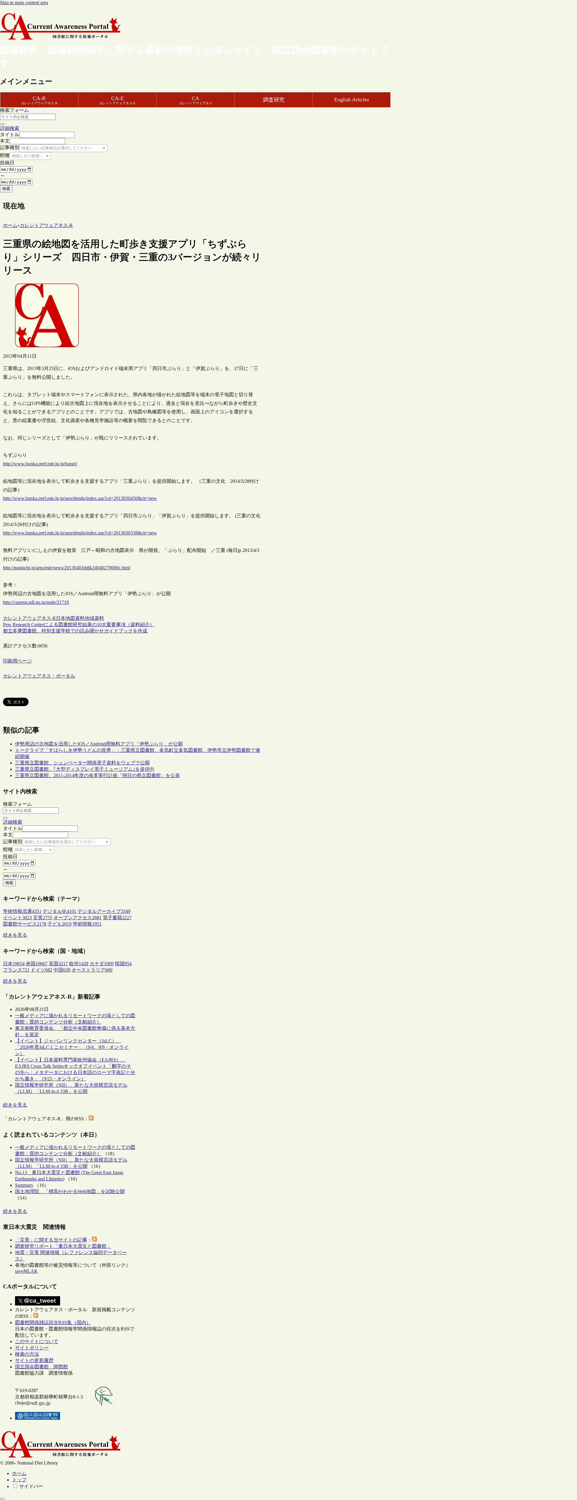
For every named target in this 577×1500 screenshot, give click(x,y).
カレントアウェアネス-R (29, 618)
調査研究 (274, 100)
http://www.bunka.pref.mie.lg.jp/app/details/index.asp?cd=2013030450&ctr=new (80, 498)
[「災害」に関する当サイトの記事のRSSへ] (94, 1239)
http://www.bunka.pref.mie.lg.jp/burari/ (40, 463)
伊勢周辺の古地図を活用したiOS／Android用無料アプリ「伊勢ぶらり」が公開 (99, 743)
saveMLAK (26, 1271)
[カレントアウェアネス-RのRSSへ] (91, 1118)
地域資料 (94, 618)
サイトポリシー (32, 1347)
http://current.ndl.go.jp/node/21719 (36, 602)
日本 (61, 618)
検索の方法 (27, 1354)
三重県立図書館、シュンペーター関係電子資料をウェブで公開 (82, 762)
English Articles (351, 99)
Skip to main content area (24, 2)
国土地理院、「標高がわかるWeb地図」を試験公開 (70, 1191)
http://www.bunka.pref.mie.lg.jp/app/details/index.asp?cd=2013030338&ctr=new (80, 532)
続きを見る (15, 935)
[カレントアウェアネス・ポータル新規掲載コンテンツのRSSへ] (35, 1316)
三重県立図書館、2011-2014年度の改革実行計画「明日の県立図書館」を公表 (97, 775)
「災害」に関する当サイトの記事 (51, 1239)
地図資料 (75, 618)
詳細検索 (9, 128)
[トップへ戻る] (2, 1499)
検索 (6, 188)
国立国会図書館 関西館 (41, 1366)
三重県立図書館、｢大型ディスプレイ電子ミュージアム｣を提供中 (84, 769)
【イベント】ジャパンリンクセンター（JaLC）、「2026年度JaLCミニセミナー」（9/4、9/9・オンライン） (72, 1047)
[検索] (2, 124)
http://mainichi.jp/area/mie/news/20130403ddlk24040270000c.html (66, 567)
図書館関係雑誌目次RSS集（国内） (53, 1322)
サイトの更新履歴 (34, 1360)
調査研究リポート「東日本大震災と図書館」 (63, 1246)
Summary (24, 1185)
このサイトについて (36, 1341)
